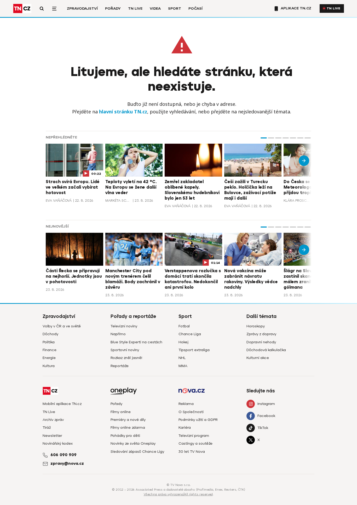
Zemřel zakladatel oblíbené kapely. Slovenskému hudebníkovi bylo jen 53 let (192, 189)
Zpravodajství (82, 8)
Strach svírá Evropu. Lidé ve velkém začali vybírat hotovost (73, 187)
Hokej (183, 342)
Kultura (49, 366)
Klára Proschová (297, 200)
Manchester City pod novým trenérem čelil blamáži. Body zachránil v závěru (132, 279)
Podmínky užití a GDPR (198, 419)
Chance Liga (190, 334)
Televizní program (194, 435)
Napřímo (118, 334)
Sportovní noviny (125, 350)
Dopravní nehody (261, 342)
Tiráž (47, 427)
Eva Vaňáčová (59, 200)
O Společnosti (191, 412)
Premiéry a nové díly (128, 419)
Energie (49, 358)
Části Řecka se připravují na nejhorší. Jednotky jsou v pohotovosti (74, 276)
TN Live (135, 8)
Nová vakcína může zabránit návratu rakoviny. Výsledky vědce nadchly (251, 279)
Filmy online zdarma (128, 427)
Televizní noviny (124, 326)
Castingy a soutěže (195, 443)
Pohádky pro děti (125, 435)
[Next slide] (304, 160)
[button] (264, 137)
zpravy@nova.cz (67, 463)
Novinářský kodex (58, 443)
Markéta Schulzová (118, 200)
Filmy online (121, 412)
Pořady (113, 8)
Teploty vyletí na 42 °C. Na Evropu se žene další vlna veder (131, 187)
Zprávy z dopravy (261, 334)
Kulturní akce (257, 358)
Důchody (50, 334)
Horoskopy (255, 326)
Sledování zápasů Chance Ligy (137, 451)
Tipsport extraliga (194, 350)
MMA (183, 366)
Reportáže (120, 366)
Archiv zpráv (53, 419)
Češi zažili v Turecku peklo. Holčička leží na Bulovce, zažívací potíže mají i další (250, 189)
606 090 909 (63, 455)
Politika (49, 342)
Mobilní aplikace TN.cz (62, 404)
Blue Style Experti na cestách (136, 342)
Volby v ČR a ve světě (62, 326)
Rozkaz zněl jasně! (126, 358)
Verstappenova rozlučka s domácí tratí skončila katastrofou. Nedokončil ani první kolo (193, 279)
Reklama (186, 404)
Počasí (195, 8)
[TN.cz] (22, 8)
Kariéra (185, 427)
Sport (174, 8)
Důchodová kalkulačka (266, 350)
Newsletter (52, 435)
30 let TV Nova (192, 451)
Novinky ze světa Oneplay (133, 443)
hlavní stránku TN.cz (123, 111)
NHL (182, 358)
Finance (49, 350)
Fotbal (184, 326)
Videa (155, 8)
